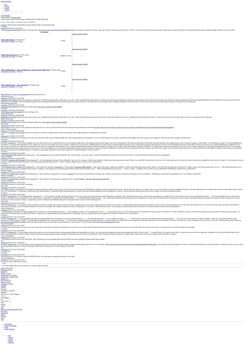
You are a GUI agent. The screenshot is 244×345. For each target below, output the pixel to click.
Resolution (4, 270)
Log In (7, 10)
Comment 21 (5, 225)
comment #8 (11, 143)
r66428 (82, 179)
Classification (5, 275)
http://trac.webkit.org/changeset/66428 (97, 179)
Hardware (4, 279)
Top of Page (8, 324)
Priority (3, 272)
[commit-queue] (6, 301)
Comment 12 (5, 165)
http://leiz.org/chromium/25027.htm (11, 309)
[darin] (6, 303)
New (6, 5)
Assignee (3, 285)
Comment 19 (5, 210)
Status (2, 268)
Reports (10, 341)
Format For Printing (10, 326)
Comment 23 (5, 237)
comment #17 (12, 205)
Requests (11, 342)
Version (3, 277)
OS (2, 280)
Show (7, 297)
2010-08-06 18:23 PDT (8, 56)
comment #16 (12, 196)
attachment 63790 (11, 30)
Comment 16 (5, 187)
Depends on (4, 313)
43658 (19, 17)
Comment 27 (5, 260)
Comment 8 (4, 136)
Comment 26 (5, 255)
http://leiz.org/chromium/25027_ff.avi (108, 222)
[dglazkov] (6, 304)
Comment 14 (5, 177)
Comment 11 (4, 158)
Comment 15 (5, 182)
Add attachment (23, 94)
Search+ (7, 8)
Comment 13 (5, 172)
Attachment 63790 (6, 100)
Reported (3, 28)
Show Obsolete (5, 94)
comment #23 (12, 244)
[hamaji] (6, 306)
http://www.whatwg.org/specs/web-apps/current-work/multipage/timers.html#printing (131, 244)
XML (6, 327)
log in (11, 265)
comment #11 (59, 167)
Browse (7, 6)
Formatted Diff (80, 34)
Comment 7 (4, 131)
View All (15, 94)
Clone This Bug (9, 329)
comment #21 (12, 232)
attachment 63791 (11, 112)
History (17, 294)
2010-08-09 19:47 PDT (8, 71)
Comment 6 (4, 126)
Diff (86, 34)
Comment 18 (5, 203)
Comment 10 (5, 153)
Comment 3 (4, 110)
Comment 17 (5, 194)
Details (74, 34)
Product (3, 282)
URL (2, 308)
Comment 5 (4, 120)
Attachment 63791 (6, 117)
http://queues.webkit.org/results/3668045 (55, 122)
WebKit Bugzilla (6, 1)
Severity (3, 273)
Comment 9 (4, 141)
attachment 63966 (11, 155)
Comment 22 (5, 230)
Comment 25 (5, 249)
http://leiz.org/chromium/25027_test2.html (13, 222)
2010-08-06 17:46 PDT (8, 41)
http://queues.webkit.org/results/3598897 (50, 107)
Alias (2, 318)
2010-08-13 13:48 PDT (8, 87)
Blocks (3, 314)
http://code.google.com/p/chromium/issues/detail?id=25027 (56, 30)
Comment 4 (4, 115)
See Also (3, 316)
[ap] (6, 299)
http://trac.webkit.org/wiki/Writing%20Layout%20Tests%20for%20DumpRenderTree (148, 127)
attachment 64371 (11, 167)
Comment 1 (4, 98)
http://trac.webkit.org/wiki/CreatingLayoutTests (108, 127)
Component (4, 284)
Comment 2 (4, 105)
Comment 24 (5, 242)
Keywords (4, 311)
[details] (19, 30)
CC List (3, 296)
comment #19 (12, 218)
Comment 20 (5, 217)
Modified (3, 292)
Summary (4, 25)
